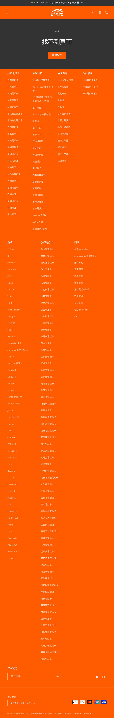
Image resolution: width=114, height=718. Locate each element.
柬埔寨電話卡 (47, 336)
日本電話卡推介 (90, 80)
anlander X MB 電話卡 (17, 350)
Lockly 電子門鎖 (65, 80)
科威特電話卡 (47, 571)
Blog (76, 316)
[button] (6, 12)
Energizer (11, 316)
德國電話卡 (46, 309)
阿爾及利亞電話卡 (49, 531)
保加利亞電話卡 (48, 424)
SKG (9, 504)
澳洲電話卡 (12, 167)
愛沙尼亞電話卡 (48, 450)
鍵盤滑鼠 (37, 161)
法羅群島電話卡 (48, 625)
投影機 (36, 121)
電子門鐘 (37, 107)
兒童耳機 (37, 188)
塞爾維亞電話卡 (48, 591)
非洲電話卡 (12, 207)
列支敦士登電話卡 (49, 477)
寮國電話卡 (46, 464)
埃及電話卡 (46, 565)
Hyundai (11, 471)
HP (8, 256)
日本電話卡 (12, 86)
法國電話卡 (46, 282)
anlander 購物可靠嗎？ (85, 256)
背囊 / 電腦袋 (64, 120)
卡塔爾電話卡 (47, 544)
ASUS (9, 276)
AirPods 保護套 (40, 215)
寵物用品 (62, 147)
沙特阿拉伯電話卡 (49, 585)
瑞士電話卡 (46, 269)
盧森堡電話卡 (47, 538)
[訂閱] (57, 676)
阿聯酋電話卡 (47, 383)
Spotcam (11, 269)
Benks (10, 524)
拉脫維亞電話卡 (48, 471)
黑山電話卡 (46, 504)
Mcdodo (11, 390)
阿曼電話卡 (46, 659)
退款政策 (48, 713)
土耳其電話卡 (47, 323)
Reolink (11, 262)
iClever (10, 289)
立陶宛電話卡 (47, 484)
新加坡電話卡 (13, 107)
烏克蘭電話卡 (47, 376)
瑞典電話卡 (46, 296)
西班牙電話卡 (47, 262)
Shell (9, 329)
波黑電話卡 (46, 618)
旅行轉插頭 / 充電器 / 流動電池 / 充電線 (43, 99)
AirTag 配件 (38, 222)
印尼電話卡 (12, 133)
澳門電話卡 (12, 127)
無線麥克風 (38, 154)
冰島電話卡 (46, 329)
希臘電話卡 (46, 410)
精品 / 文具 (63, 154)
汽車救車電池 (39, 175)
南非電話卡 (46, 598)
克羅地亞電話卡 (48, 430)
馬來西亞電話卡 (15, 113)
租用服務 (78, 282)
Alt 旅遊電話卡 (14, 343)
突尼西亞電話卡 (48, 605)
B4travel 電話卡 (14, 363)
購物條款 (78, 276)
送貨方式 (78, 262)
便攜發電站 (38, 181)
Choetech (12, 370)
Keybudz (11, 376)
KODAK (10, 249)
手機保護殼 (38, 195)
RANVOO (11, 323)
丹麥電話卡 (46, 343)
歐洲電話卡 (12, 187)
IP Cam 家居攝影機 (42, 114)
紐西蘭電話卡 (13, 174)
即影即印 (37, 134)
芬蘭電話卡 (46, 350)
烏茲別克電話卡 (48, 524)
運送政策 (78, 713)
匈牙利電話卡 (47, 390)
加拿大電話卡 (13, 160)
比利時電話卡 (47, 316)
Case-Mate (12, 538)
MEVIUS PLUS (13, 403)
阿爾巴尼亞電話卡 (49, 558)
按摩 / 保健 (63, 140)
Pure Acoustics (14, 309)
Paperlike (11, 497)
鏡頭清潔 (62, 160)
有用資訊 (78, 296)
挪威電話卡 (46, 363)
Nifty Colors (13, 551)
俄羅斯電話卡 (47, 551)
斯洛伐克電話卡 (48, 403)
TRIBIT (10, 303)
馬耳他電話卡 (47, 491)
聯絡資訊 (87, 713)
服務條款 (68, 713)
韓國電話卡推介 (90, 93)
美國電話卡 (12, 154)
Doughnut (12, 544)
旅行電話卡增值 (82, 289)
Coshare (11, 437)
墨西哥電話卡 (47, 397)
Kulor (10, 531)
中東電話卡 (12, 214)
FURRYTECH (13, 518)
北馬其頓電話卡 (48, 645)
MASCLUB (11, 444)
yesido (10, 410)
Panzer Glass (13, 484)
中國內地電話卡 (15, 120)
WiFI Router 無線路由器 (43, 88)
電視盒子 (37, 168)
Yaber (10, 296)
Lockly (10, 356)
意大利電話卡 (47, 249)
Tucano (10, 558)
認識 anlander (81, 249)
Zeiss (9, 464)
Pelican (10, 383)
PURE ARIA (12, 457)
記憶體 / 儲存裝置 (41, 80)
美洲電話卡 (12, 201)
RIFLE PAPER (13, 417)
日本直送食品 (64, 113)
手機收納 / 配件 (40, 228)
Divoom (11, 336)
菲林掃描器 (38, 141)
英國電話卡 (12, 180)
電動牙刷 (62, 93)
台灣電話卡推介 (90, 86)
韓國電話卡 (12, 93)
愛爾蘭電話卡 (47, 356)
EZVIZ (10, 282)
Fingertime (12, 491)
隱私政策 (58, 713)
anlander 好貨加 (20, 713)
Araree (10, 477)
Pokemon (12, 511)
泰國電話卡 (12, 147)
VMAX (9, 430)
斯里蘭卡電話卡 (48, 417)
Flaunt (10, 424)
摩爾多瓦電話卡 (48, 497)
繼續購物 (57, 55)
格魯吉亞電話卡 (48, 632)
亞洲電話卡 (12, 194)
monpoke (12, 450)
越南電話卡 (12, 140)
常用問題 (78, 269)
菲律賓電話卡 (47, 370)
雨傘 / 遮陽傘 (64, 127)
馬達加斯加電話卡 (49, 652)
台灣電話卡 (12, 100)
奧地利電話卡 (47, 303)
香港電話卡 (12, 80)
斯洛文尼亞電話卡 (49, 518)
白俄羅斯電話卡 (48, 612)
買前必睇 (78, 303)
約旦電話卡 (46, 639)
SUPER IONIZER (14, 397)
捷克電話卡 (46, 444)
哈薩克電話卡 (47, 457)
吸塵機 (61, 100)
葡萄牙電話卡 (47, 256)
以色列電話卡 (47, 289)
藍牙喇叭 (37, 148)
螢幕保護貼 (38, 201)
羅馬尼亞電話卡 (48, 511)
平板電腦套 (38, 208)
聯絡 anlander (81, 309)
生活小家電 (63, 133)
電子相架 (37, 128)
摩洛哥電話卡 (47, 578)
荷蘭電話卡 (46, 276)
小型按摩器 (63, 86)
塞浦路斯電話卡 (48, 437)
